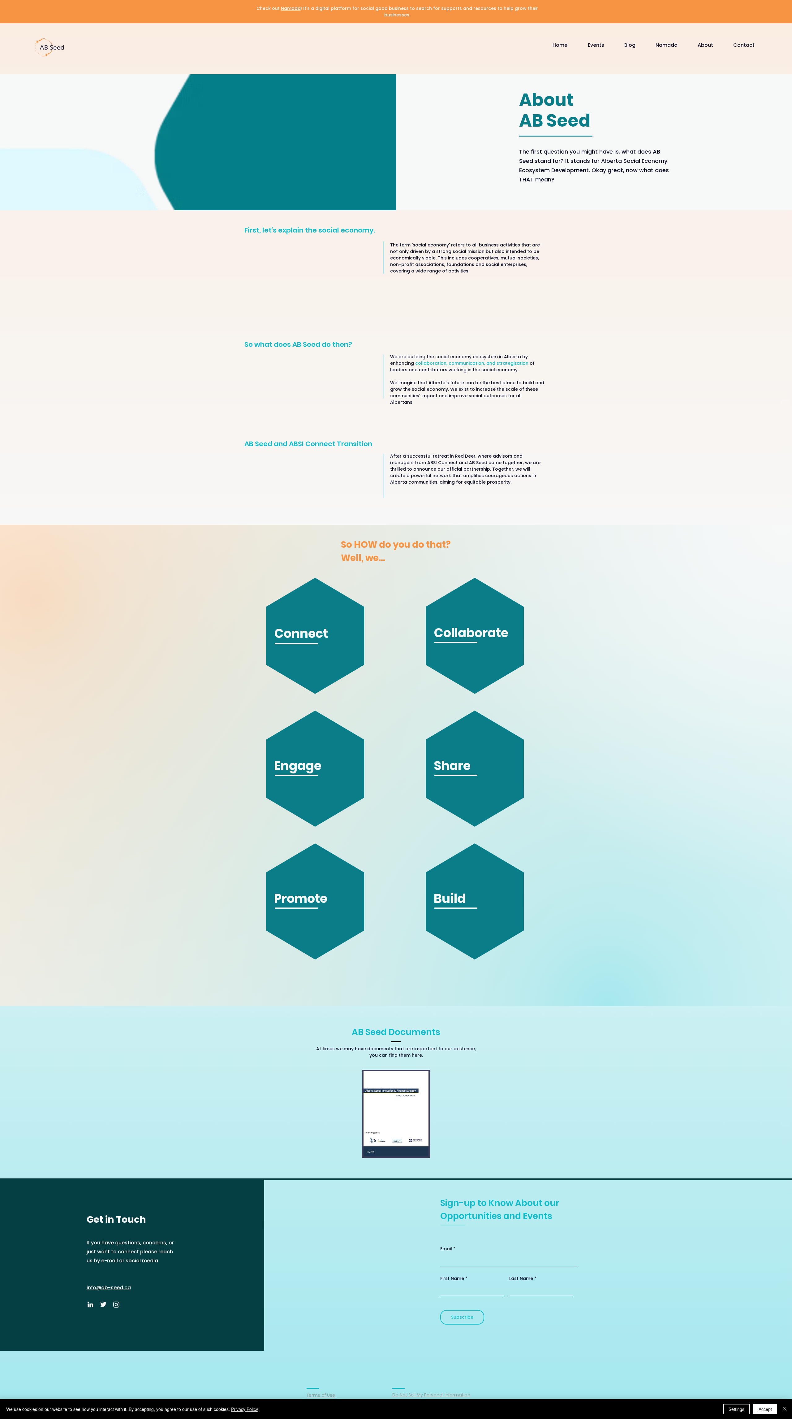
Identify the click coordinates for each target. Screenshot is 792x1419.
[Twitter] (103, 1304)
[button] (601, 45)
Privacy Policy (244, 1409)
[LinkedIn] (90, 1304)
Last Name (521, 1278)
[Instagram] (116, 1304)
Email (446, 1249)
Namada (291, 8)
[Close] (784, 1409)
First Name (452, 1278)
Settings (736, 1409)
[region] (316, 639)
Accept (765, 1409)
